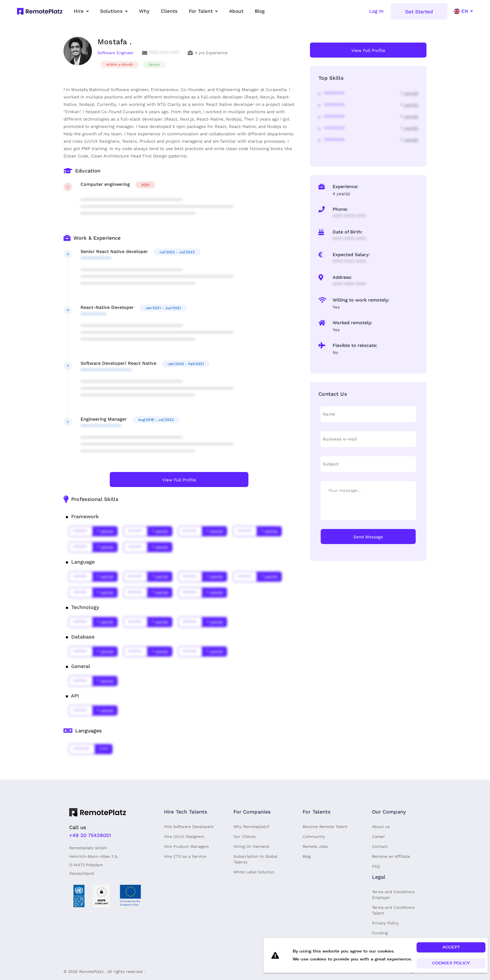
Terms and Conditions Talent (393, 910)
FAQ (376, 866)
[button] (451, 947)
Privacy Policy (385, 923)
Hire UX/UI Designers (184, 836)
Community (314, 836)
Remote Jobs (315, 846)
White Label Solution (253, 872)
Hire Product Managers (186, 846)
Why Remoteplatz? (251, 826)
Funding (380, 933)
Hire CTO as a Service (185, 856)
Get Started (419, 11)
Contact (380, 846)
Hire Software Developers (189, 826)
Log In (376, 11)
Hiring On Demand (251, 846)
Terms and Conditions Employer (393, 895)
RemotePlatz (91, 971)
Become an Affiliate (391, 856)
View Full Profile (179, 479)
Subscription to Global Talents (255, 859)
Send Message (368, 536)
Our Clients (244, 836)
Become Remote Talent (325, 826)
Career (378, 836)
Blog (307, 856)
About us (381, 826)
